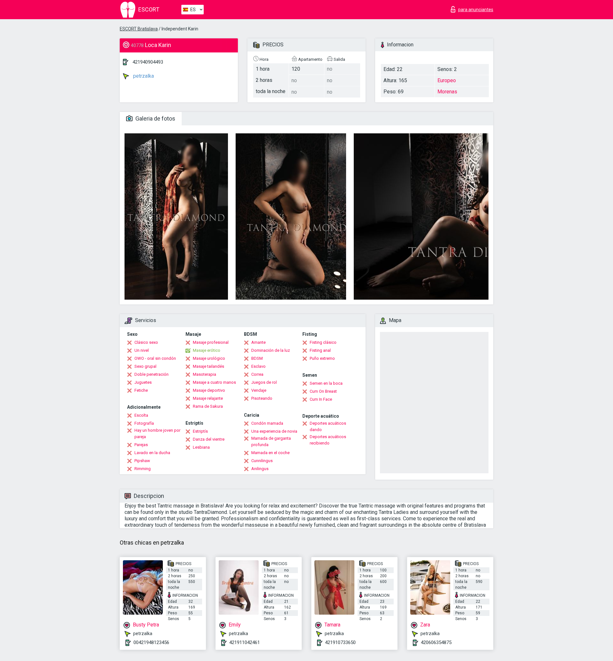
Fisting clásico (323, 342)
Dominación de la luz (270, 350)
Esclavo (258, 366)
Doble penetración (151, 374)
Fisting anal (320, 350)
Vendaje (258, 390)
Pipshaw (142, 460)
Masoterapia (204, 374)
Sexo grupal (145, 366)
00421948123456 (151, 642)
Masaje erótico (206, 350)
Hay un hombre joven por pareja (157, 433)
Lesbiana (201, 447)
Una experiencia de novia (274, 431)
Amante (258, 342)
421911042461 (244, 642)
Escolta (141, 415)
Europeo (446, 80)
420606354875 (436, 642)
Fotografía (144, 423)
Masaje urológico (209, 358)
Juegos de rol (264, 382)
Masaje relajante (208, 398)
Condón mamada (267, 423)
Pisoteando (261, 398)
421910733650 (340, 642)
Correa (257, 374)
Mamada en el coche (270, 452)
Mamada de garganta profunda (271, 441)
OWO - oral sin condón (155, 358)
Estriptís (200, 431)
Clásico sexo (146, 342)
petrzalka (143, 76)
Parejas (141, 444)
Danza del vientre (208, 439)
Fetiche (141, 390)
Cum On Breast (323, 391)
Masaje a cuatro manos (214, 382)
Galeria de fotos (154, 118)
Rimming (142, 468)
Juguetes (143, 382)
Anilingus (260, 468)
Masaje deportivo (209, 390)
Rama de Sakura (208, 406)
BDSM (257, 358)
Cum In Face (321, 399)
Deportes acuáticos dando (328, 426)
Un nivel (141, 350)
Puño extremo (322, 358)
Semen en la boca (326, 383)
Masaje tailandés (208, 366)
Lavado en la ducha (152, 452)
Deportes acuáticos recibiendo (328, 439)
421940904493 (147, 62)
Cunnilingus (262, 460)
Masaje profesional (211, 342)
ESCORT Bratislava (139, 28)
